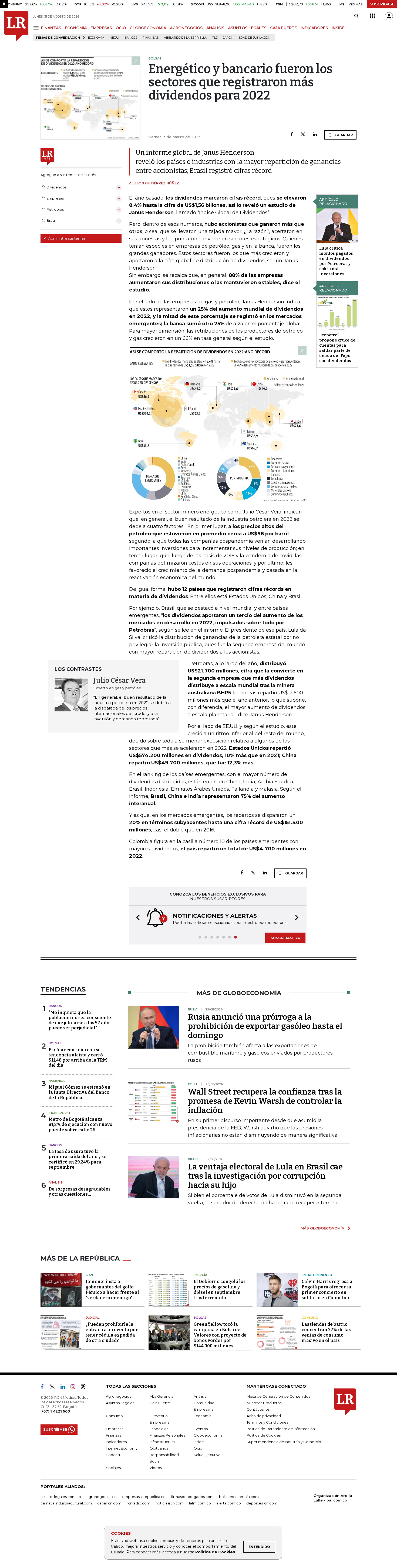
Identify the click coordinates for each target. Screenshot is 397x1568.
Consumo (310, 1318)
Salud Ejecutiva (207, 1455)
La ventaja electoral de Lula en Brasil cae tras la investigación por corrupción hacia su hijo (265, 1176)
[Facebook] (292, 134)
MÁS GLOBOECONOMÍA (322, 1228)
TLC (215, 37)
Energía (200, 1275)
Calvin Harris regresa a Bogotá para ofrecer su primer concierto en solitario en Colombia (327, 1289)
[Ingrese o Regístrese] (389, 16)
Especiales (159, 1429)
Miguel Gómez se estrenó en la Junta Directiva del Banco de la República (79, 1092)
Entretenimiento (317, 1275)
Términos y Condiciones (267, 1422)
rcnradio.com (138, 1503)
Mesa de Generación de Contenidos (278, 1396)
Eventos (201, 1429)
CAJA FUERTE (283, 27)
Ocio (198, 1448)
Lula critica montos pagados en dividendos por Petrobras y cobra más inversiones (336, 261)
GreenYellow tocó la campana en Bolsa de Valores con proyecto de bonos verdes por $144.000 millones (220, 1335)
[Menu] (37, 27)
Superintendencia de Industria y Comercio (284, 1442)
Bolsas (55, 1043)
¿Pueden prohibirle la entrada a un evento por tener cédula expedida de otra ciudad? (112, 1332)
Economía (96, 37)
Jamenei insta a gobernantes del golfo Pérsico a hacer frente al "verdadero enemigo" (112, 1289)
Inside (199, 1442)
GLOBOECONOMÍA (148, 27)
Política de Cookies (215, 1552)
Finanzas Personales (167, 1435)
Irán (89, 1275)
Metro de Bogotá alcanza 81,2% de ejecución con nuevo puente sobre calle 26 (80, 1124)
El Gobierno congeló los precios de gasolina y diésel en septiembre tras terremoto (219, 1289)
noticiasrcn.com (170, 1503)
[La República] (16, 26)
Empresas (114, 1429)
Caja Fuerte (160, 1403)
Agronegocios (118, 1396)
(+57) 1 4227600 (55, 1411)
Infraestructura (162, 1442)
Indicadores (116, 1442)
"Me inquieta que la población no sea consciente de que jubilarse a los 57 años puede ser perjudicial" (80, 1020)
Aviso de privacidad (264, 1416)
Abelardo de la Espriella (185, 37)
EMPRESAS (101, 27)
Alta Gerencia (161, 1396)
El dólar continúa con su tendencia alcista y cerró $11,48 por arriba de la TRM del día (78, 1057)
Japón (228, 37)
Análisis (56, 1182)
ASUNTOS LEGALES (247, 27)
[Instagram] (74, 1387)
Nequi (114, 37)
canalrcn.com (109, 1503)
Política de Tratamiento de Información (281, 1429)
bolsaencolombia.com (239, 1496)
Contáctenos (258, 1409)
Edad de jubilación (254, 37)
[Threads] (85, 1387)
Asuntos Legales (120, 1403)
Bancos (131, 37)
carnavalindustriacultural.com (66, 1503)
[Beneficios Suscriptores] (372, 16)
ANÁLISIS (215, 27)
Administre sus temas (66, 238)
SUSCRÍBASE (382, 4)
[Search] (356, 16)
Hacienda (57, 1081)
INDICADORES (314, 27)
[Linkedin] (315, 134)
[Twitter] (303, 134)
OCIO (121, 27)
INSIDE (338, 27)
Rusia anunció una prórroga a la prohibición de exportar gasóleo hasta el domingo (265, 1026)
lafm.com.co (200, 1503)
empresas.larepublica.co (144, 1496)
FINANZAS (51, 27)
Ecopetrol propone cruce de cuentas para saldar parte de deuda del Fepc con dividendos (337, 348)
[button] (136, 918)
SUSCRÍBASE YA (285, 938)
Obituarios (159, 1448)
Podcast (113, 1455)
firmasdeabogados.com (192, 1496)
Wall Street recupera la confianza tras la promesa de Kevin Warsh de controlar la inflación (265, 1101)
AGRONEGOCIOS (186, 27)
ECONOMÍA (76, 27)
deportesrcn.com (261, 1503)
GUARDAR (343, 135)
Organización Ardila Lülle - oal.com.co (333, 1497)
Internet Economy (121, 1448)
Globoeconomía (208, 1435)
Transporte (60, 1113)
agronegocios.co (101, 1496)
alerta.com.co (228, 1503)
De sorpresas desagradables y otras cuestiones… (79, 1191)
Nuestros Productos (264, 1403)
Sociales (113, 1468)
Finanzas (151, 37)
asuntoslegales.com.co (61, 1496)
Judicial (92, 1318)
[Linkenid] (64, 1387)
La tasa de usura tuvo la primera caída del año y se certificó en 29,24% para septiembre (77, 1159)
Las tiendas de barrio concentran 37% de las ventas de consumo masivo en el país (326, 1332)
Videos (156, 1468)
